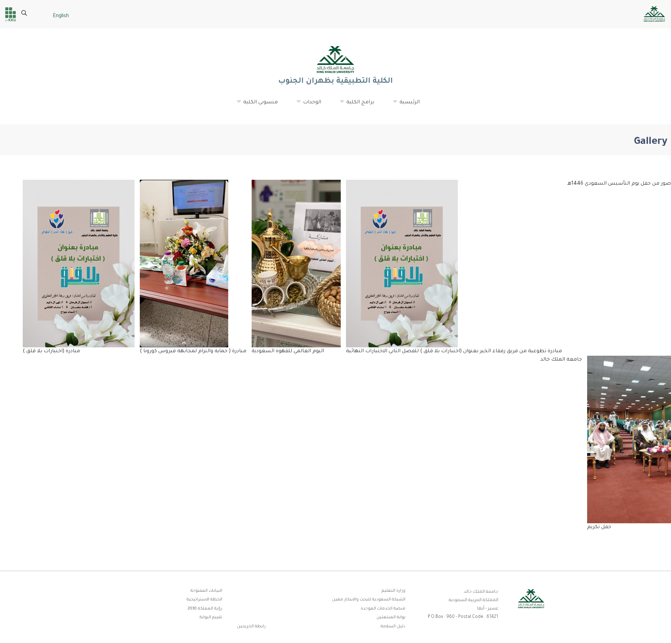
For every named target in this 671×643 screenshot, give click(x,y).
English (61, 16)
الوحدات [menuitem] (308, 105)
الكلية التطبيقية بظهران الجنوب (335, 81)
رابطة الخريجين (251, 626)
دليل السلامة (393, 626)
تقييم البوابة (211, 617)
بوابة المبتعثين (390, 617)
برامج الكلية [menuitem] (356, 105)
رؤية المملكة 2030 (204, 609)
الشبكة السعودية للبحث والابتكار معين (368, 600)
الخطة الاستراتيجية (204, 600)
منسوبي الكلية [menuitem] (257, 105)
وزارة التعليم (393, 591)
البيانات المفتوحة (206, 591)
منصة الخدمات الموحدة (383, 609)
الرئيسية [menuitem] (406, 105)
